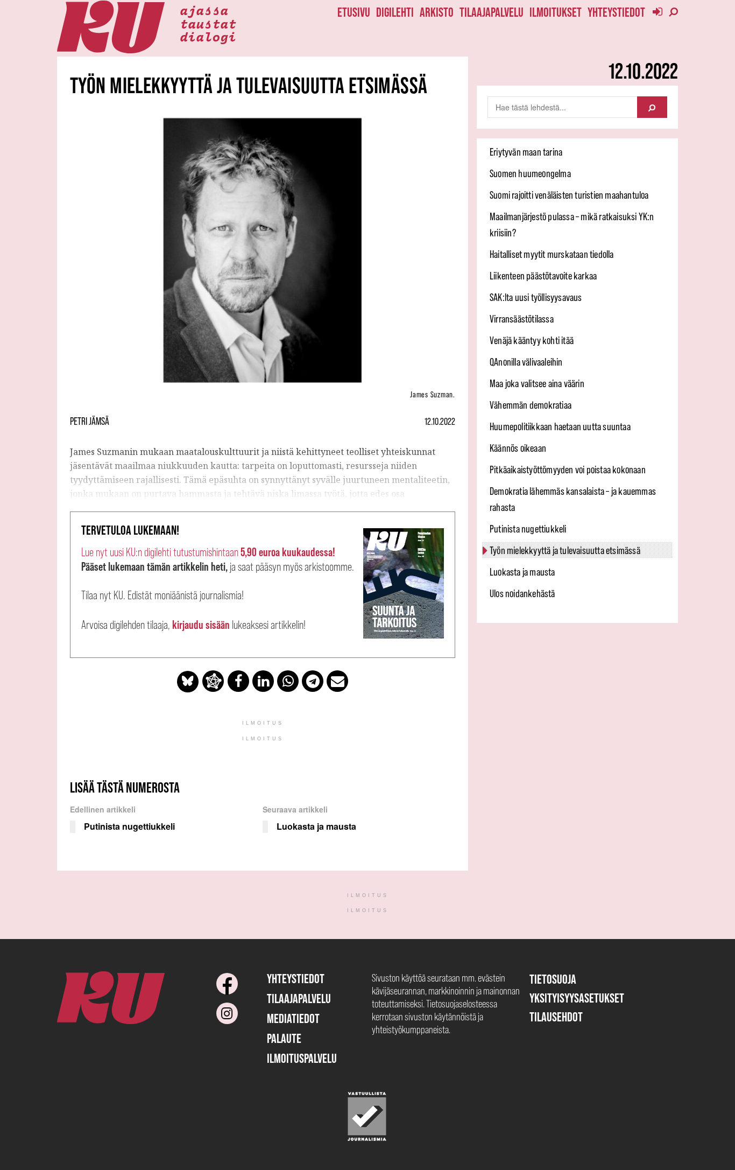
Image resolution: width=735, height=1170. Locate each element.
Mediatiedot (293, 1018)
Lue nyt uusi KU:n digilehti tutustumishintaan (208, 552)
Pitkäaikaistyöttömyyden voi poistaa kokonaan (568, 469)
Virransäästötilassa (522, 319)
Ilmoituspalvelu (302, 1058)
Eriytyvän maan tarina (526, 152)
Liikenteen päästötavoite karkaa (543, 276)
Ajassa (204, 9)
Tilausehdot (556, 1017)
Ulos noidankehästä (522, 593)
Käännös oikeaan (518, 448)
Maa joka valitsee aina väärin (537, 383)
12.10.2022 (440, 421)
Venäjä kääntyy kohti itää (532, 340)
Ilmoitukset (555, 12)
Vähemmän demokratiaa (530, 405)
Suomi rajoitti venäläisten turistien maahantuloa (569, 195)
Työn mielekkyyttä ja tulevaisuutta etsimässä (565, 550)
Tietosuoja (552, 979)
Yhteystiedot (616, 12)
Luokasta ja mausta (522, 572)
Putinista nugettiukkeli (528, 529)
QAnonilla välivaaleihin (526, 362)
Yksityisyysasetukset (576, 998)
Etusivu (353, 12)
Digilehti (395, 12)
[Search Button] (652, 107)
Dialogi (208, 36)
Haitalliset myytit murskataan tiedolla (552, 254)
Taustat (208, 23)
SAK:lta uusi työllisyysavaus (536, 297)
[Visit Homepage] (111, 27)
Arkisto (437, 12)
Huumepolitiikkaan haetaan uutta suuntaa (560, 426)
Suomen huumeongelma (530, 173)
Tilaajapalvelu (492, 12)
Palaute (284, 1038)
